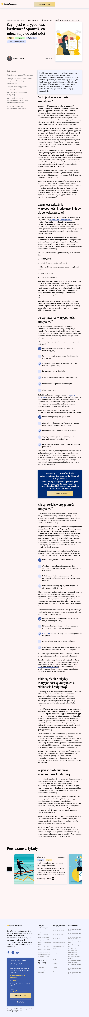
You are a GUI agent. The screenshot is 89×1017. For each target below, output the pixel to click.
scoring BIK (46, 633)
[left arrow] (9, 869)
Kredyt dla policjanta (43, 946)
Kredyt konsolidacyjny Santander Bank (74, 937)
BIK (10, 38)
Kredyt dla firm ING (58, 935)
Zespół (55, 963)
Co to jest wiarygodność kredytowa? (20, 75)
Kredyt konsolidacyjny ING (74, 945)
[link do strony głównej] (9, 4)
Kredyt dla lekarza (43, 934)
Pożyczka (31, 38)
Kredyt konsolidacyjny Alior (74, 934)
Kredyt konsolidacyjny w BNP (75, 941)
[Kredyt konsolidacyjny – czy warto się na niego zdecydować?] (40, 869)
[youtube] (17, 952)
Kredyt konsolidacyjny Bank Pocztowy (74, 961)
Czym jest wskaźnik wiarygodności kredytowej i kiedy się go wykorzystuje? (19, 80)
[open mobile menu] (86, 4)
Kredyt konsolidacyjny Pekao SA (74, 973)
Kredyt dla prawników (44, 940)
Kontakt (20, 1002)
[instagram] (13, 952)
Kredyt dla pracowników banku (44, 943)
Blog (22, 20)
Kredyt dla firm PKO (58, 931)
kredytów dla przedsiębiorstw (60, 220)
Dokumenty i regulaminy (41, 971)
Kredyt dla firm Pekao (59, 942)
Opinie (55, 967)
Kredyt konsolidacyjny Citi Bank (74, 965)
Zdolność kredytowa (16, 42)
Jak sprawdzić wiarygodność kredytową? (17, 93)
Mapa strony (41, 967)
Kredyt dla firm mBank (59, 939)
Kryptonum (18, 1011)
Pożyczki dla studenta (44, 952)
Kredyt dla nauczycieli (44, 949)
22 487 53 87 (16, 981)
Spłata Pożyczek (13, 20)
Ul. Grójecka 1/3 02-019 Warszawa (17, 976)
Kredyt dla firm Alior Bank (58, 947)
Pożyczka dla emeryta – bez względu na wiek (44, 955)
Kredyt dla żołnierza (43, 937)
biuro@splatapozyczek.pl (18, 991)
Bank (40, 860)
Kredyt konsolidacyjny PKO (74, 930)
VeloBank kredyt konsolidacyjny (72, 953)
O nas (54, 959)
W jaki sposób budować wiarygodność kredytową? (16, 107)
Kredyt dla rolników (43, 932)
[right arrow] (79, 869)
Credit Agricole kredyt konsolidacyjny (74, 949)
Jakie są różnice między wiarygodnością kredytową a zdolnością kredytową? (17, 100)
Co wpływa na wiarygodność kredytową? (17, 87)
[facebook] (8, 952)
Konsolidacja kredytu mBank (74, 957)
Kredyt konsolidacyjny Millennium (74, 969)
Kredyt (19, 38)
